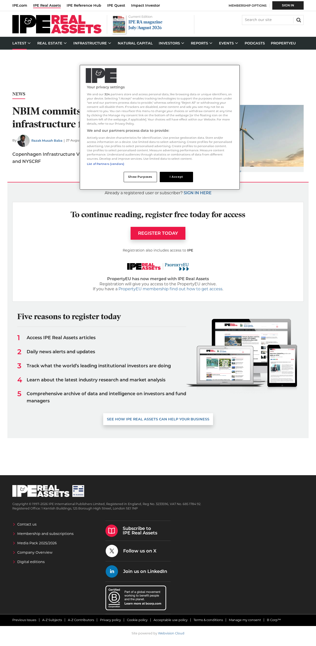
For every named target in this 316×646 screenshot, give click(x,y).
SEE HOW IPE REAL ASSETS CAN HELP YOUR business (158, 419)
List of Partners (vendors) (105, 164)
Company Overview (35, 552)
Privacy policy (110, 620)
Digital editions (31, 562)
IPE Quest (116, 5)
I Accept (176, 176)
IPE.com (19, 5)
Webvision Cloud (171, 633)
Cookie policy (137, 620)
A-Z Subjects (52, 620)
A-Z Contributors (81, 620)
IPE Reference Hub (84, 5)
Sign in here (198, 193)
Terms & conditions (208, 620)
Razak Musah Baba (46, 140)
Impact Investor (145, 5)
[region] (159, 127)
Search (298, 19)
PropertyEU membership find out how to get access (170, 289)
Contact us (27, 524)
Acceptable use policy (171, 620)
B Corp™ (274, 620)
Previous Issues (24, 620)
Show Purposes (140, 176)
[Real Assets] (56, 32)
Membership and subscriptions (45, 533)
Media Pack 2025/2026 (37, 543)
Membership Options (248, 5)
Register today (158, 233)
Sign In (288, 5)
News (18, 94)
